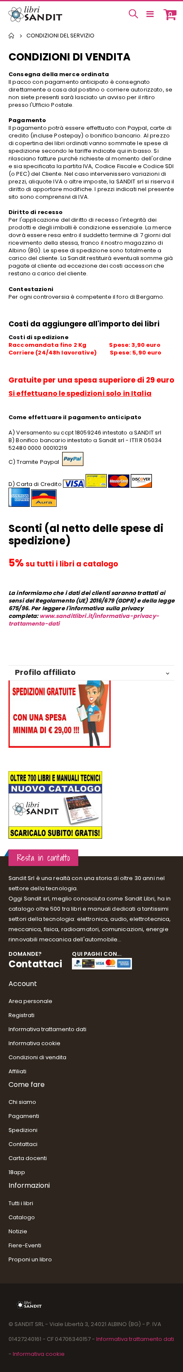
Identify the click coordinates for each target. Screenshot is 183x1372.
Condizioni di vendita (37, 1057)
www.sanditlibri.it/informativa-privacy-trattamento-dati (84, 620)
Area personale (30, 1001)
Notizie (18, 1231)
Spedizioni (23, 1130)
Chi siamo (22, 1102)
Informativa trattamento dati (47, 1029)
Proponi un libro (30, 1259)
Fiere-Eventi (25, 1245)
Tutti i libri (21, 1203)
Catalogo (22, 1217)
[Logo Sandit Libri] (34, 14)
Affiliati (17, 1071)
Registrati (21, 1015)
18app (17, 1172)
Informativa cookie (34, 1043)
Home (11, 36)
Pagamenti (24, 1116)
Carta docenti (28, 1158)
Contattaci (35, 964)
